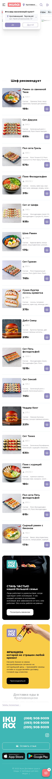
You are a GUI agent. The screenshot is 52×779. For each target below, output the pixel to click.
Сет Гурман (29, 262)
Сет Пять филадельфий (31, 350)
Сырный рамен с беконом (32, 527)
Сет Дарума (29, 120)
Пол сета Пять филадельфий (31, 496)
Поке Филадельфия (34, 176)
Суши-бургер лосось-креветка (32, 291)
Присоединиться (17, 681)
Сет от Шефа (30, 205)
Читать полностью (10, 705)
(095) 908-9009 (36, 727)
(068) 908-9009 (36, 718)
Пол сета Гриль (31, 148)
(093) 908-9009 (36, 722)
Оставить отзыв (28, 746)
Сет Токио (28, 436)
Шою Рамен (29, 233)
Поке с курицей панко (32, 466)
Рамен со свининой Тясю (34, 90)
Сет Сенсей (29, 379)
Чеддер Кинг (30, 408)
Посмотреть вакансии (20, 612)
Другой (30, 25)
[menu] (4, 4)
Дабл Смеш (29, 320)
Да (13, 25)
